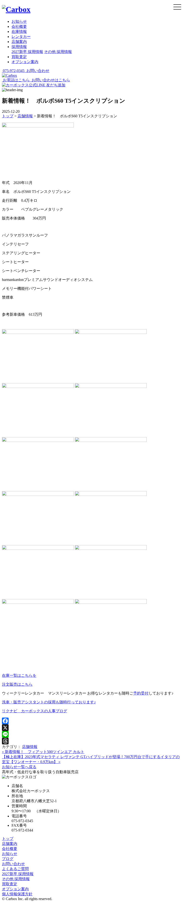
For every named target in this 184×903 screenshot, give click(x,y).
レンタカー (21, 37)
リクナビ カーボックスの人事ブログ (34, 711)
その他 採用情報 (58, 52)
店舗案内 (19, 42)
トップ (7, 839)
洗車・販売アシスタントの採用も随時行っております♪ (49, 702)
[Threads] (92, 741)
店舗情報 (29, 747)
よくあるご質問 (15, 869)
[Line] (92, 734)
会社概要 (19, 26)
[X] (92, 727)
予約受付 (141, 693)
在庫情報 (19, 32)
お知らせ (19, 21)
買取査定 (19, 57)
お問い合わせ (13, 864)
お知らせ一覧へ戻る (19, 767)
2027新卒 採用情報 (27, 52)
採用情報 (19, 47)
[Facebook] (92, 721)
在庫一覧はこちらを (19, 675)
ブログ (7, 859)
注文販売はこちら (17, 684)
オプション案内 (25, 62)
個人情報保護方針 (17, 894)
